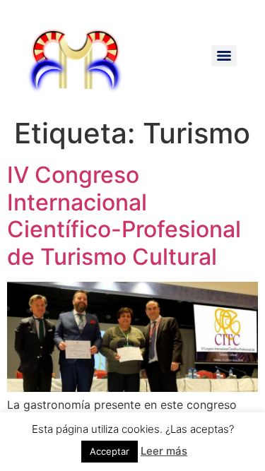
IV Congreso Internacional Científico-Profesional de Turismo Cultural (124, 215)
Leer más (164, 451)
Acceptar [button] (109, 451)
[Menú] (224, 55)
